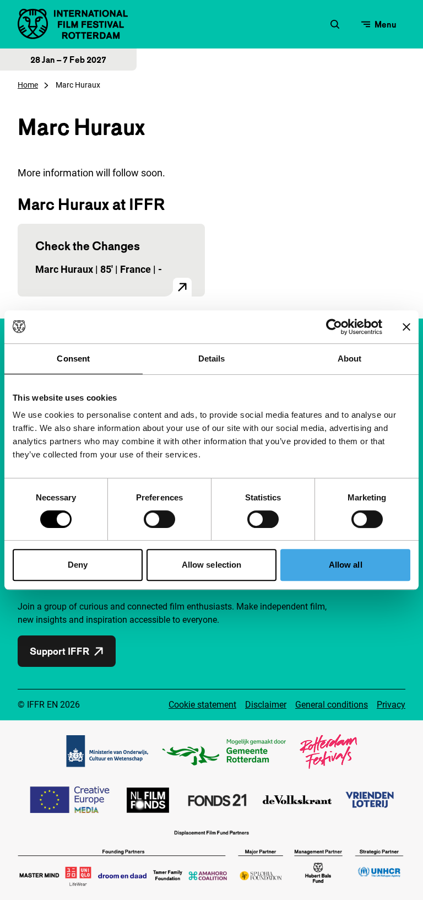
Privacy (391, 704)
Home (28, 84)
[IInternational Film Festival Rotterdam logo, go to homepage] (73, 24)
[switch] (159, 519)
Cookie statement (202, 704)
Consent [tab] (73, 358)
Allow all (345, 564)
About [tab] (350, 358)
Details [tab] (211, 358)
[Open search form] (335, 24)
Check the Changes (87, 246)
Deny (78, 564)
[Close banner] (406, 327)
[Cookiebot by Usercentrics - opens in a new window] (334, 327)
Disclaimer (265, 704)
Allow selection (212, 564)
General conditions (331, 704)
